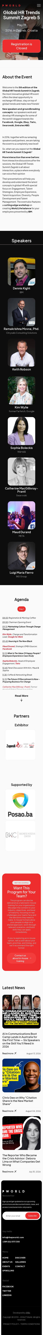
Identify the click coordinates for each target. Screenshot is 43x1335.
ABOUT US (7, 1262)
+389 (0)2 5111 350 (11, 1241)
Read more (7, 1053)
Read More (21, 695)
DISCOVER (20, 1257)
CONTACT (20, 1266)
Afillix (28, 1312)
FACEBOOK (8, 1286)
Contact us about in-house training (20, 958)
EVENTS (6, 1266)
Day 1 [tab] (21, 609)
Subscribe (32, 1216)
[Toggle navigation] (39, 5)
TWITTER (6, 1291)
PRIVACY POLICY (11, 1324)
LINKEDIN (6, 1295)
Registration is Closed (21, 46)
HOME (5, 1257)
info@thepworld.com (13, 1237)
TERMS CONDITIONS (30, 1324)
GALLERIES (20, 1262)
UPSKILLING (8, 1270)
